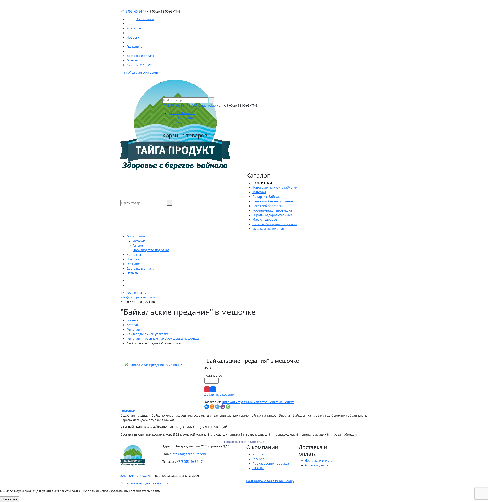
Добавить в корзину (219, 394)
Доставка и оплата (140, 56)
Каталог (132, 325)
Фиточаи (133, 329)
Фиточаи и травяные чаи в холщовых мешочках (163, 338)
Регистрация (184, 118)
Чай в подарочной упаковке (148, 334)
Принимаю (10, 499)
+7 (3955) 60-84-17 (133, 11)
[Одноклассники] (212, 406)
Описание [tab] (128, 411)
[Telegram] (217, 406)
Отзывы (132, 60)
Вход (178, 122)
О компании (145, 19)
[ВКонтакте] (206, 406)
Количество (213, 375)
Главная (132, 320)
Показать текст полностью (244, 442)
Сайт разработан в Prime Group (270, 481)
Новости (133, 37)
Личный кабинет (139, 65)
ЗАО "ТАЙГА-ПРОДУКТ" (137, 476)
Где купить (134, 46)
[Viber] (222, 406)
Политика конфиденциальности (144, 483)
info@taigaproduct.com (140, 72)
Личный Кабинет (182, 113)
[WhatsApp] (228, 406)
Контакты (134, 28)
